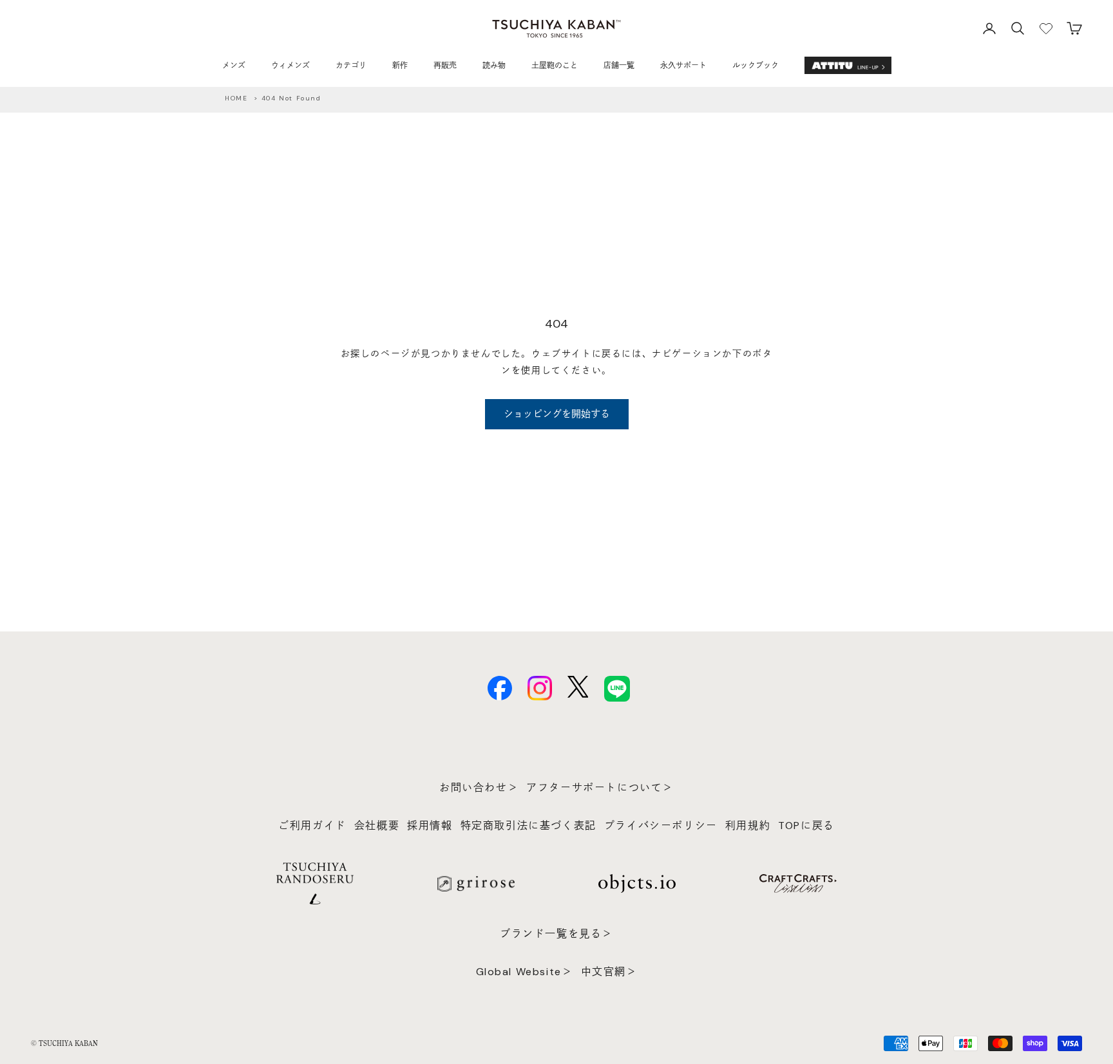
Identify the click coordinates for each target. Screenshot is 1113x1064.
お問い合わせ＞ (478, 787)
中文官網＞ (609, 971)
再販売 (445, 66)
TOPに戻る (806, 825)
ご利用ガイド (312, 825)
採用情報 (429, 825)
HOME (236, 98)
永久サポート (683, 66)
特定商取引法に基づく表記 (528, 825)
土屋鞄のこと (554, 66)
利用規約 (747, 825)
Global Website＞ (524, 971)
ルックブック (755, 66)
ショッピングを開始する (557, 413)
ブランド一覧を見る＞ (556, 933)
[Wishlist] (1046, 28)
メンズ (233, 66)
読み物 (494, 66)
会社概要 (376, 825)
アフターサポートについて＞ (600, 787)
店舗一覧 (619, 66)
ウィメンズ (290, 66)
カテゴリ (351, 66)
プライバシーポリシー (661, 825)
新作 (400, 66)
